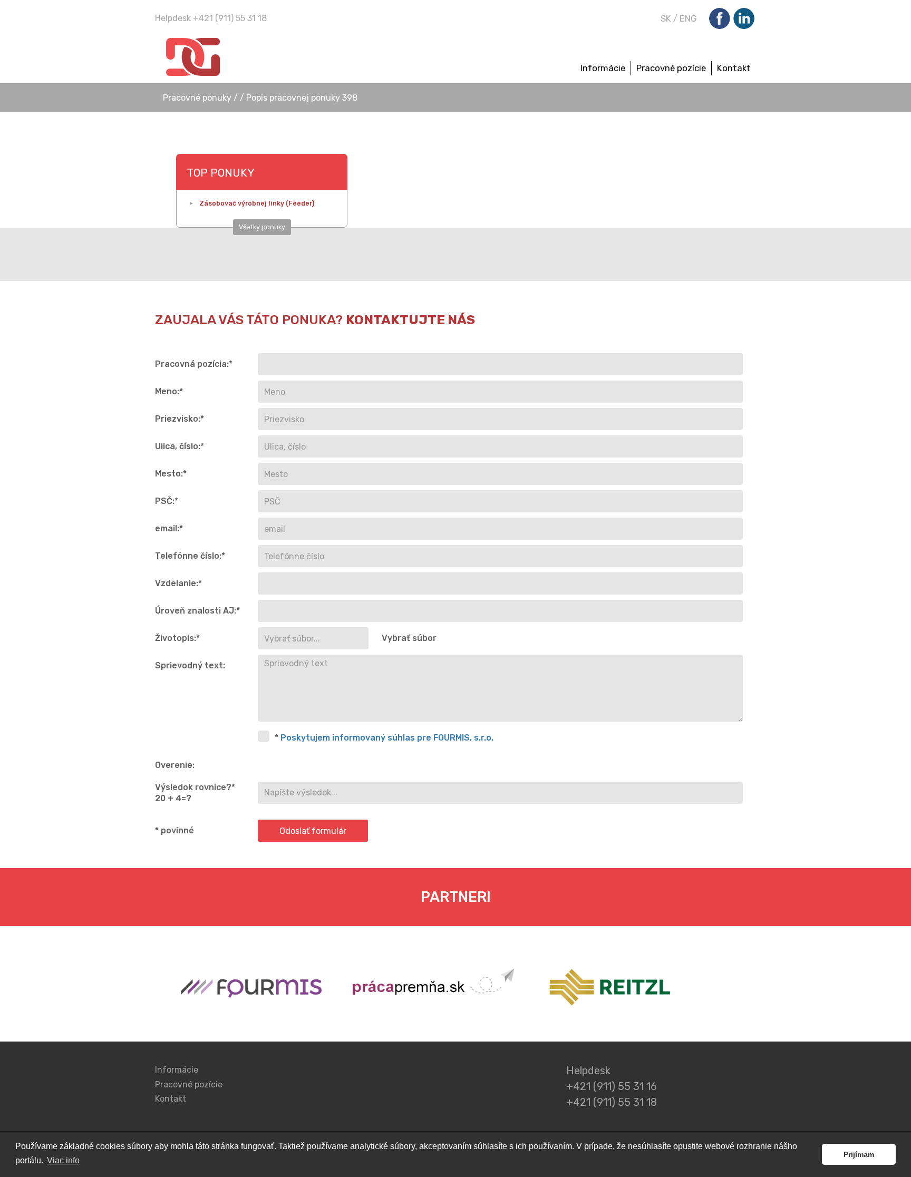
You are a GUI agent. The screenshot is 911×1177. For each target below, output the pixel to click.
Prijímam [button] (859, 1154)
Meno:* (169, 391)
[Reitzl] (607, 989)
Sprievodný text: (190, 665)
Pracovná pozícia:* (193, 364)
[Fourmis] (251, 989)
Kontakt (734, 68)
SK (666, 18)
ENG (688, 18)
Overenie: (175, 765)
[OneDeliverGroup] (236, 57)
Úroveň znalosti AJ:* (197, 611)
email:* (169, 528)
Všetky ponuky (262, 227)
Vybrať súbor (409, 638)
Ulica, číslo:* (179, 446)
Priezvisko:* (179, 419)
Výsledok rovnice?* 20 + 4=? (195, 792)
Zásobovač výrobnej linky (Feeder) (256, 203)
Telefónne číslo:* (190, 556)
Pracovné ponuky (198, 98)
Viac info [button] (63, 1160)
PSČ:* (166, 501)
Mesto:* (171, 474)
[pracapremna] (435, 989)
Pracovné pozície (671, 68)
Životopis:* (177, 638)
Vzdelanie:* (178, 583)
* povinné (174, 830)
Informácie (602, 68)
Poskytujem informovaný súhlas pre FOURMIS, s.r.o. (386, 738)
